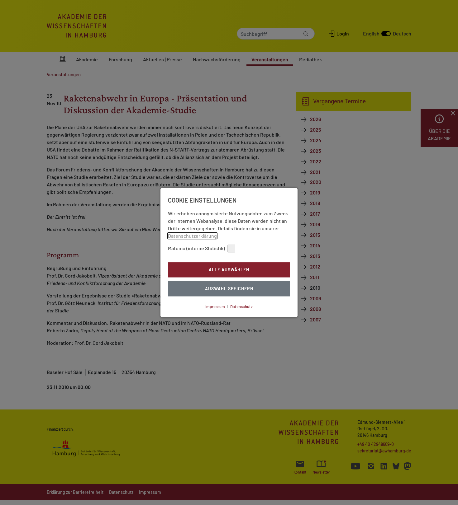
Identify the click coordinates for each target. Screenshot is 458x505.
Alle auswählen (229, 270)
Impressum (215, 306)
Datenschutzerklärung (192, 236)
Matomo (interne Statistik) (196, 248)
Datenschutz (241, 306)
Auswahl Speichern (229, 288)
